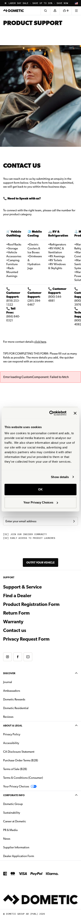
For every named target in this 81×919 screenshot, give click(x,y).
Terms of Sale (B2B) (15, 769)
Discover (9, 673)
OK (40, 489)
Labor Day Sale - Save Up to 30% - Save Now (38, 3)
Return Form (16, 613)
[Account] (55, 10)
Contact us (14, 630)
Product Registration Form (31, 604)
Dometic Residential (28, 708)
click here (40, 341)
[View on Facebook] (17, 656)
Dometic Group (25, 804)
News (19, 838)
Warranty (13, 621)
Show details (60, 477)
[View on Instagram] (7, 656)
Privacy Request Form (26, 639)
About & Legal (12, 725)
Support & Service (22, 587)
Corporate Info (14, 795)
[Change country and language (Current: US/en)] (76, 3)
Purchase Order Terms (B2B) (20, 760)
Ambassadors (11, 691)
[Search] (45, 10)
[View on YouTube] (28, 656)
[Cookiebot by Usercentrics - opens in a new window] (50, 413)
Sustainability (11, 812)
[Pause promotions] (5, 3)
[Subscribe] (74, 521)
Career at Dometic (27, 821)
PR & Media (22, 830)
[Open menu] (76, 10)
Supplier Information (16, 847)
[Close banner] (75, 413)
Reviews (8, 717)
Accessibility (11, 743)
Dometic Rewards (14, 699)
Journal (7, 682)
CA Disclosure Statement (18, 751)
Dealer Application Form (31, 856)
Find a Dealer (17, 595)
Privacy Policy (11, 734)
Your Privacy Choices (38, 502)
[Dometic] (13, 10)
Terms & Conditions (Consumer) (23, 778)
